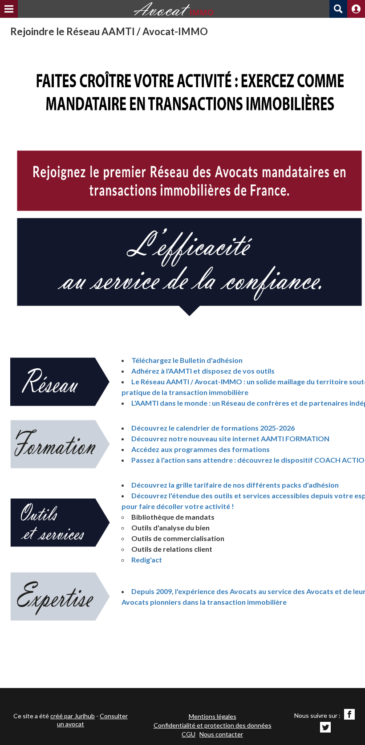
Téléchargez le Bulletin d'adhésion (187, 360)
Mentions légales (212, 716)
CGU (188, 734)
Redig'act (146, 559)
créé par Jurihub (72, 716)
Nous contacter (221, 734)
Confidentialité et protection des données (213, 725)
